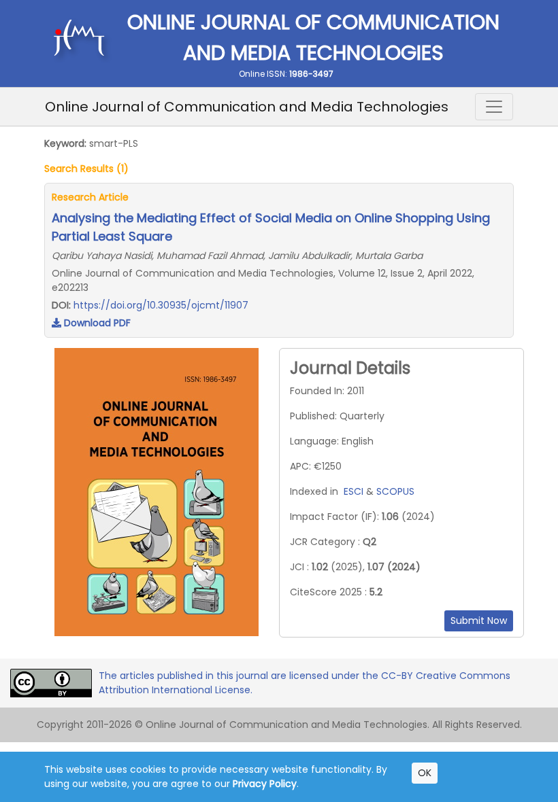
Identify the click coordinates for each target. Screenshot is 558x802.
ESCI (353, 491)
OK (424, 773)
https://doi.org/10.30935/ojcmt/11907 (160, 305)
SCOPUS (395, 491)
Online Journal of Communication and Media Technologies (246, 106)
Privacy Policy (265, 783)
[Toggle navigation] (494, 106)
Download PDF (96, 323)
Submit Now (478, 620)
